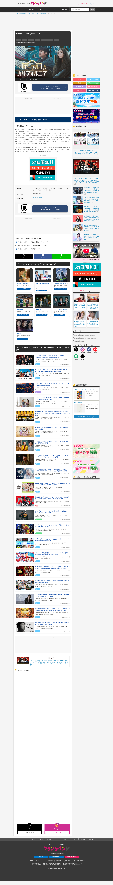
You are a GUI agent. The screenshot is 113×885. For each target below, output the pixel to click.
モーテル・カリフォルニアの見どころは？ (28, 249)
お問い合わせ (68, 860)
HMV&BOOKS (71, 856)
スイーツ (57, 839)
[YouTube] (95, 349)
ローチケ (40, 856)
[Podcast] (76, 356)
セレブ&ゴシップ (93, 86)
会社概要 (31, 860)
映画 (79, 79)
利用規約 (50, 860)
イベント (34, 839)
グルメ (41, 839)
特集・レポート (92, 839)
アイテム (83, 839)
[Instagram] (82, 349)
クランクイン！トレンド (22, 839)
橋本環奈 (82, 338)
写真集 (87, 335)
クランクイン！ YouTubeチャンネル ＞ (90, 259)
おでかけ (49, 839)
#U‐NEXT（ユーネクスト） (21, 42)
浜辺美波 (82, 335)
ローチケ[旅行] (55, 856)
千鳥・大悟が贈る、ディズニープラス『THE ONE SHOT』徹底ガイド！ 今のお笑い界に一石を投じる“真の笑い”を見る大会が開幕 (49, 663)
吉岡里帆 (94, 338)
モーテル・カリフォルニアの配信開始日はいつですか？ (31, 245)
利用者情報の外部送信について (72, 864)
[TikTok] (82, 356)
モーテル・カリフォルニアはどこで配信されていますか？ (32, 242)
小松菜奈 (88, 338)
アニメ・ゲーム (93, 83)
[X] (76, 349)
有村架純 (76, 338)
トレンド (79, 90)
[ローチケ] (92, 3)
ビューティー (67, 839)
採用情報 (58, 860)
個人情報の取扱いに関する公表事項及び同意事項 (46, 864)
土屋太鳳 (76, 341)
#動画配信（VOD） (31, 42)
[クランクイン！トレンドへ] (82, 3)
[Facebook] (89, 349)
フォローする (30, 832)
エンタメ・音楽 (93, 79)
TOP (17, 13)
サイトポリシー (40, 860)
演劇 (79, 83)
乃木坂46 (93, 335)
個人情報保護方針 (79, 860)
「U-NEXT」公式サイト (38, 197)
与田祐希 (82, 341)
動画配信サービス (93, 90)
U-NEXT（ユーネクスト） (41, 13)
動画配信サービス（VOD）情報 (27, 13)
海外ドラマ (79, 86)
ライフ (75, 839)
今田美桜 (76, 335)
